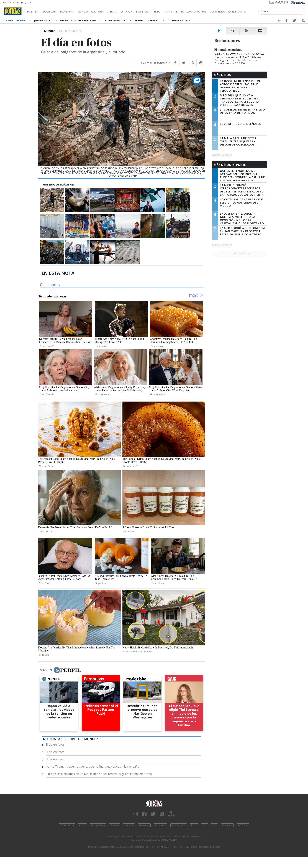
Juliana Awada (178, 20)
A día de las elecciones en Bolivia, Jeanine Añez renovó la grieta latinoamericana (99, 774)
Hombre (129, 825)
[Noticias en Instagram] (279, 21)
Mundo (82, 11)
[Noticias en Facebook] (286, 21)
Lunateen (227, 825)
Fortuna (114, 825)
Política (33, 11)
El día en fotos (55, 744)
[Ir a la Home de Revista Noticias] (12, 11)
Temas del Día (15, 20)
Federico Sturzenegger (78, 20)
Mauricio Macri (147, 20)
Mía (214, 825)
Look (194, 825)
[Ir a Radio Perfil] (278, 2)
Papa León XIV (115, 20)
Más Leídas (222, 75)
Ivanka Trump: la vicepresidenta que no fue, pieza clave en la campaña (92, 766)
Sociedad (49, 11)
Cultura (97, 11)
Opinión (126, 11)
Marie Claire (98, 825)
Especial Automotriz (191, 11)
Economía (67, 11)
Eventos (142, 11)
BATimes (243, 825)
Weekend (144, 825)
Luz (204, 825)
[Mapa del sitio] (171, 814)
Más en (46, 670)
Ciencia (112, 11)
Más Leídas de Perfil (230, 165)
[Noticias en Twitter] (294, 21)
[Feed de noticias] (303, 21)
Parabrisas (160, 825)
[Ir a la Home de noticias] (154, 803)
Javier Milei (43, 20)
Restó (156, 11)
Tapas (168, 11)
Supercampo (179, 825)
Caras (82, 825)
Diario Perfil (67, 825)
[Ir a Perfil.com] (298, 2)
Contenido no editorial (228, 11)
